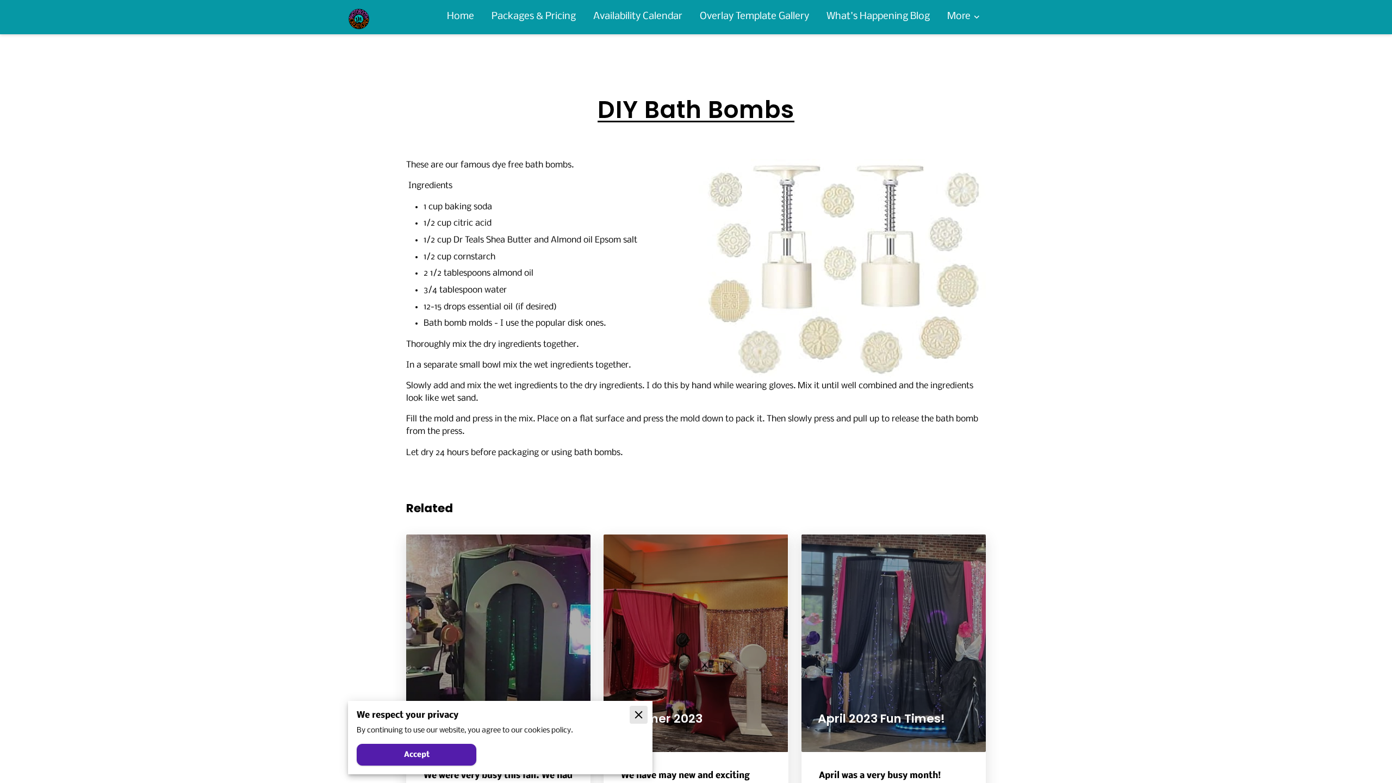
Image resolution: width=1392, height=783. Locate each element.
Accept (417, 755)
